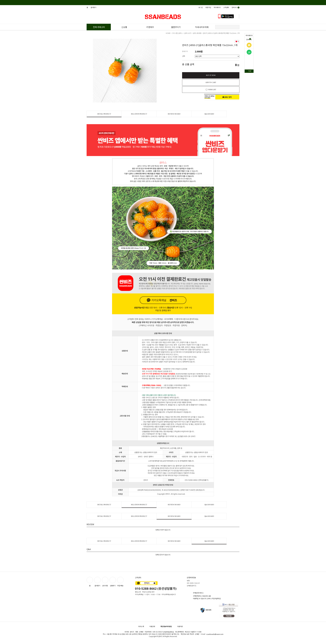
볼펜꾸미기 (176, 27)
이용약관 (180, 626)
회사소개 (141, 626)
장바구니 (249, 39)
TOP (249, 71)
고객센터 (226, 7)
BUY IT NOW (211, 75)
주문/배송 (120, 586)
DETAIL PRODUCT (104, 114)
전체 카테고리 (99, 27)
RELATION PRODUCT (139, 114)
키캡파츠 (150, 27)
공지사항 (105, 586)
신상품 (124, 27)
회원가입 (208, 7)
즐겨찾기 (93, 7)
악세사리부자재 (201, 27)
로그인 (201, 7)
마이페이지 (249, 35)
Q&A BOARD (209, 114)
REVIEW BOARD (174, 114)
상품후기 (113, 586)
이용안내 (152, 626)
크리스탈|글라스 (177, 33)
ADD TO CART (210, 82)
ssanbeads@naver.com (214, 634)
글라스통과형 (197, 33)
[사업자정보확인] (168, 632)
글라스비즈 (187, 33)
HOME (168, 33)
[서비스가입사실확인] (214, 599)
